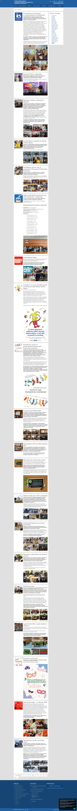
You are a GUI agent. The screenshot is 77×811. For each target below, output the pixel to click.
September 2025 (55, 28)
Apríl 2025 (54, 32)
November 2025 (55, 26)
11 (35, 775)
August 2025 (54, 29)
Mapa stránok (18, 797)
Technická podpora (19, 787)
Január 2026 (54, 23)
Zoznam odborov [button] (22, 5)
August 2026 (54, 15)
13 (40, 775)
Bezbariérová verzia (18, 809)
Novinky (19, 9)
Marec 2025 (54, 34)
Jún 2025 (53, 30)
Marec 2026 (54, 21)
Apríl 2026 (54, 20)
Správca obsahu (18, 786)
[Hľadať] (62, 3)
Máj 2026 (53, 19)
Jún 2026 (53, 17)
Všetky (53, 43)
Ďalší (15, 777)
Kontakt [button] (59, 5)
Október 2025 (54, 27)
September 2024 (55, 40)
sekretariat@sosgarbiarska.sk (38, 789)
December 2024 (55, 37)
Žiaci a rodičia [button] (36, 5)
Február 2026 (54, 22)
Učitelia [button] (43, 5)
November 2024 (55, 38)
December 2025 (55, 24)
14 (43, 775)
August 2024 (54, 42)
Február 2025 (54, 35)
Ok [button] (74, 808)
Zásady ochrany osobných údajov (22, 793)
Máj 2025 (53, 31)
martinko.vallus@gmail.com (37, 791)
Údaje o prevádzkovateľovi (20, 795)
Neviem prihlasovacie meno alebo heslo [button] (55, 788)
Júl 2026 (53, 16)
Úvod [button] (16, 5)
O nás (16, 799)
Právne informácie (19, 791)
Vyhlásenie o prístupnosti (20, 789)
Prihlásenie (60, 1)
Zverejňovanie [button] (51, 5)
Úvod (15, 9)
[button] (54, 1)
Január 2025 (54, 36)
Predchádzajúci (19, 775)
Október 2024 (54, 39)
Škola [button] (29, 5)
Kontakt (16, 801)
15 (46, 775)
